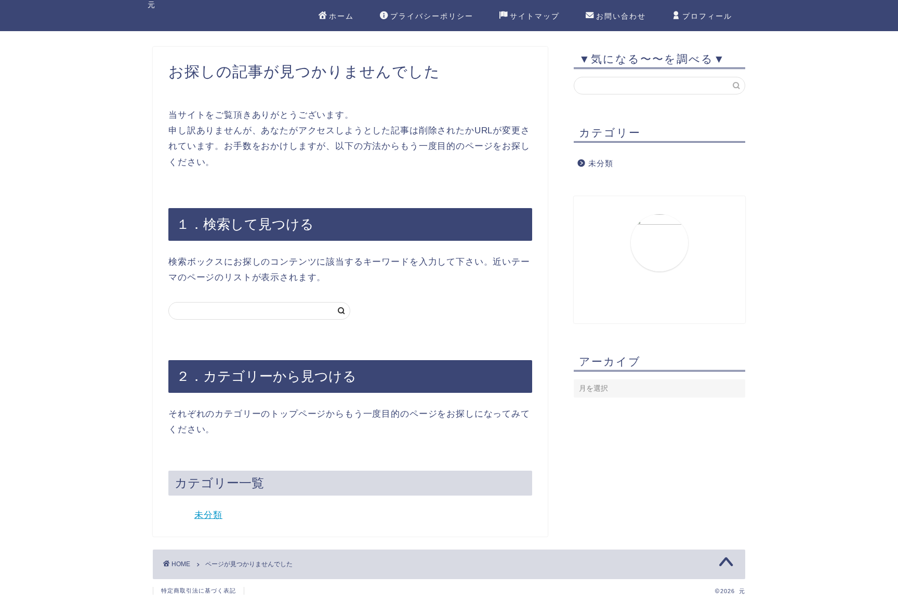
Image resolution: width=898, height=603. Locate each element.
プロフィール (707, 16)
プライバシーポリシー (431, 16)
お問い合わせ (621, 16)
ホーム (341, 16)
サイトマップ (535, 16)
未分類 (208, 515)
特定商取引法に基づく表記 (198, 590)
